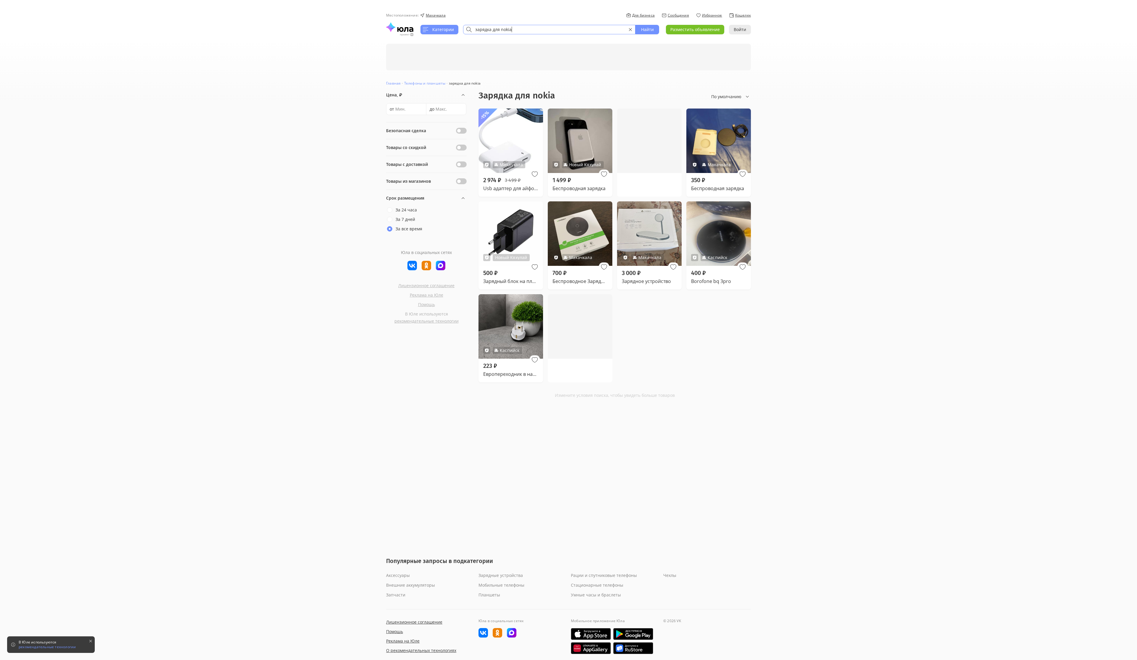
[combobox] (549, 29)
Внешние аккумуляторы (410, 585)
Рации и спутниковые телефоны (604, 575)
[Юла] (399, 27)
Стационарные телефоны (597, 585)
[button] (535, 174)
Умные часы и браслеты (596, 595)
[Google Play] (633, 634)
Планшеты (489, 595)
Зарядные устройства (500, 575)
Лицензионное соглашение (426, 285)
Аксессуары (398, 575)
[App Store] (591, 634)
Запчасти (395, 595)
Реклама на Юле (426, 295)
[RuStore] (633, 648)
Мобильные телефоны (501, 585)
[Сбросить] (630, 29)
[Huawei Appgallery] (591, 648)
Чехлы (669, 575)
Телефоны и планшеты (425, 83)
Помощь (426, 304)
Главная (393, 83)
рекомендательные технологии (426, 321)
